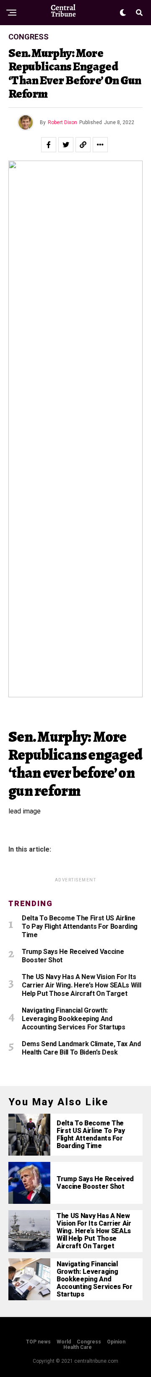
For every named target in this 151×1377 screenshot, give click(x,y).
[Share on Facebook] (48, 144)
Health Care (77, 1347)
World (64, 1342)
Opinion (116, 1342)
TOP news (38, 1342)
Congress (89, 1342)
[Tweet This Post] (65, 144)
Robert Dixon (62, 122)
